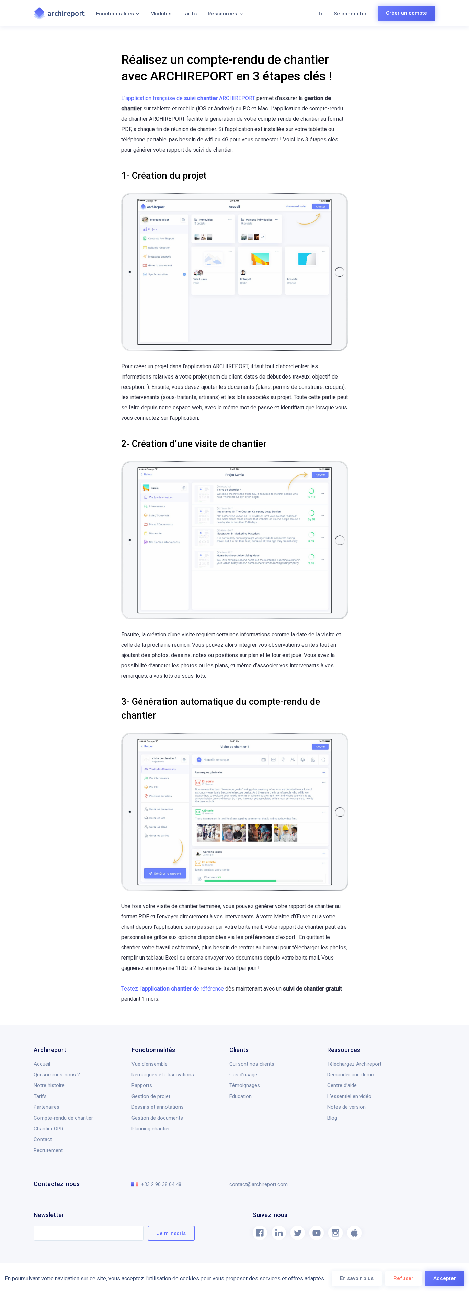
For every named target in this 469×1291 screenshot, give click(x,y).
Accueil (42, 1064)
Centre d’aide (342, 1085)
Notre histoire (49, 1085)
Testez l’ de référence (172, 988)
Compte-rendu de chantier (63, 1118)
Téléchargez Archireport (354, 1064)
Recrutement (48, 1150)
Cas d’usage (243, 1075)
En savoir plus (357, 1278)
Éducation (240, 1096)
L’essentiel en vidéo (349, 1096)
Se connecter (350, 14)
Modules (160, 14)
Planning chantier (150, 1129)
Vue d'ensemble (149, 1064)
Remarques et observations (162, 1075)
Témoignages (244, 1085)
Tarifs (189, 14)
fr (320, 14)
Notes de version (346, 1107)
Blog (332, 1118)
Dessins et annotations (157, 1107)
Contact (43, 1139)
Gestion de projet (150, 1096)
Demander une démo (350, 1075)
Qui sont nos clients (251, 1064)
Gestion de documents (157, 1118)
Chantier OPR (49, 1129)
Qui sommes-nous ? (57, 1075)
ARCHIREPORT (188, 98)
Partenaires (46, 1107)
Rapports (141, 1085)
